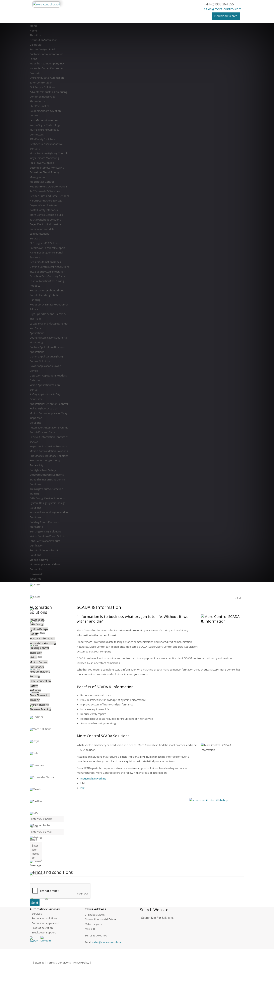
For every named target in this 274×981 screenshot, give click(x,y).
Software (35, 690)
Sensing (35, 676)
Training (35, 700)
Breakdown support (44, 932)
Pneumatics (37, 667)
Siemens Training (40, 709)
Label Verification (40, 681)
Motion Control (39, 662)
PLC (82, 788)
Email (33, 839)
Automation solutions (44, 918)
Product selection (42, 928)
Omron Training (39, 704)
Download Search (225, 16)
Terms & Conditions (59, 962)
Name (34, 826)
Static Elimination (40, 695)
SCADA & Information (42, 638)
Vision (33, 657)
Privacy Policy (81, 962)
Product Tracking (40, 671)
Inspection (36, 652)
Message (36, 865)
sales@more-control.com (222, 9)
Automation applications (46, 923)
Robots (34, 634)
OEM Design (37, 624)
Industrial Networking (93, 778)
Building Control (39, 648)
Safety (34, 686)
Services (37, 913)
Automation (37, 619)
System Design (39, 629)
